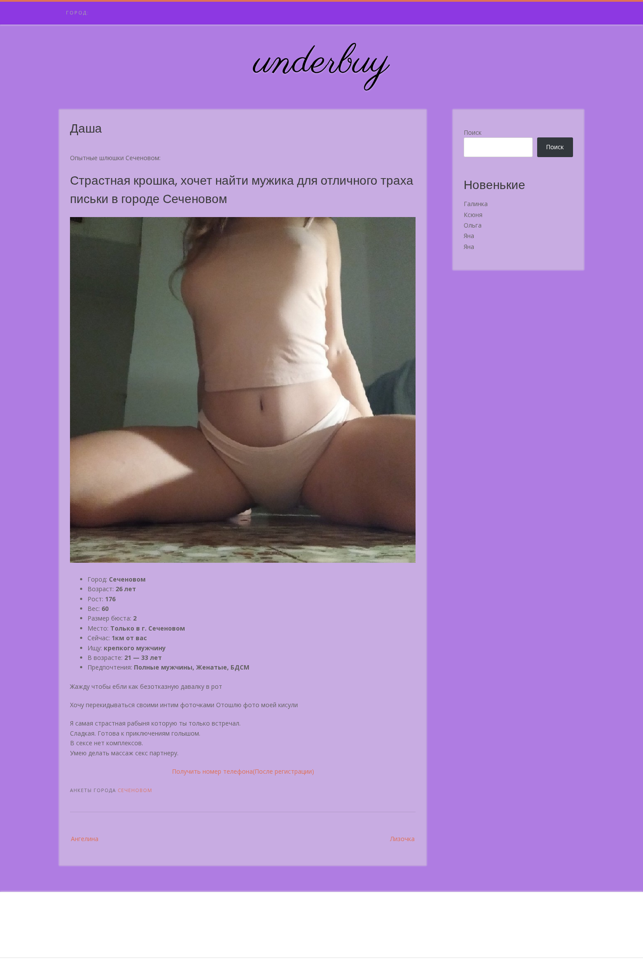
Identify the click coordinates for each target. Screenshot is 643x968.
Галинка (476, 204)
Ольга (473, 225)
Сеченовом (135, 790)
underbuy (321, 62)
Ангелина (84, 839)
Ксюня (473, 214)
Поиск (473, 132)
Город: (77, 12)
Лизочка (402, 839)
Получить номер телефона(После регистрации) (243, 771)
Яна (469, 235)
